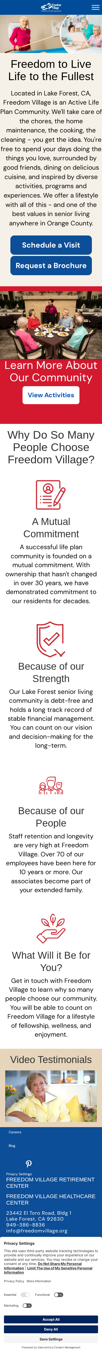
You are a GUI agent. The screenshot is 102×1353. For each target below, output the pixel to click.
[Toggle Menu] (96, 7)
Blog (12, 1145)
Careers (15, 1132)
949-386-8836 (25, 1225)
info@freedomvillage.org (37, 1230)
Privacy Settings (19, 1174)
